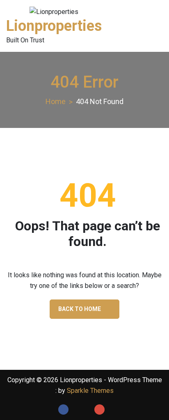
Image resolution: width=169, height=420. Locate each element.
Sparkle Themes (90, 390)
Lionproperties (54, 26)
